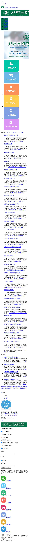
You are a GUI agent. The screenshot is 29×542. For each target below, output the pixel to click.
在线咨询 (8, 524)
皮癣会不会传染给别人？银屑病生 (12, 298)
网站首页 (6, 18)
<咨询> (24, 361)
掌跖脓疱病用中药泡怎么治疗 (11, 388)
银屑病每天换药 (8, 144)
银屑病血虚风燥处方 (9, 195)
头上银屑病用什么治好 (9, 264)
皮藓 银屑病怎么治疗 (9, 212)
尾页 (6, 351)
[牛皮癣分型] (11, 94)
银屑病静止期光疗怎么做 (10, 169)
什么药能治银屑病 (8, 281)
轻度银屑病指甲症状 (9, 290)
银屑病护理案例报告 (9, 152)
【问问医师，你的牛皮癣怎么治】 (16, 141)
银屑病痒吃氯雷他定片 (9, 178)
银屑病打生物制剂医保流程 (11, 135)
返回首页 (8, 480)
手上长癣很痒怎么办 (9, 229)
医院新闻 (6, 21)
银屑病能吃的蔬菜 (5, 386)
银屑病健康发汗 (8, 315)
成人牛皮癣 (20, 132)
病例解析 (6, 26)
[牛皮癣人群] (11, 71)
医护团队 (6, 23)
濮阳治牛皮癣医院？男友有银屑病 (12, 324)
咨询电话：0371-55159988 (11, 7)
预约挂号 (6, 29)
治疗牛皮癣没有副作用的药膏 (11, 187)
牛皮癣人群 (13, 132)
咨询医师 (6, 398)
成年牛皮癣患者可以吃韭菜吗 (11, 333)
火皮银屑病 (7, 161)
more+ (2, 420)
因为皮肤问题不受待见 (11, 415)
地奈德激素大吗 (14, 386)
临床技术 (6, 24)
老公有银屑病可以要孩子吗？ (11, 204)
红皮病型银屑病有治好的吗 (11, 238)
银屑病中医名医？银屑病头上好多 (12, 307)
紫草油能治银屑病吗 (9, 221)
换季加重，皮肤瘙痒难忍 (11, 413)
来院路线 (6, 28)
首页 (4, 3)
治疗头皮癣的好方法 (9, 255)
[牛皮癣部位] (11, 83)
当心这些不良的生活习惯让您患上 (12, 341)
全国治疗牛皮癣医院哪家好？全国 (12, 247)
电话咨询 (8, 531)
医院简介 (6, 20)
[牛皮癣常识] (11, 106)
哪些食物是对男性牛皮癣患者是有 (12, 272)
